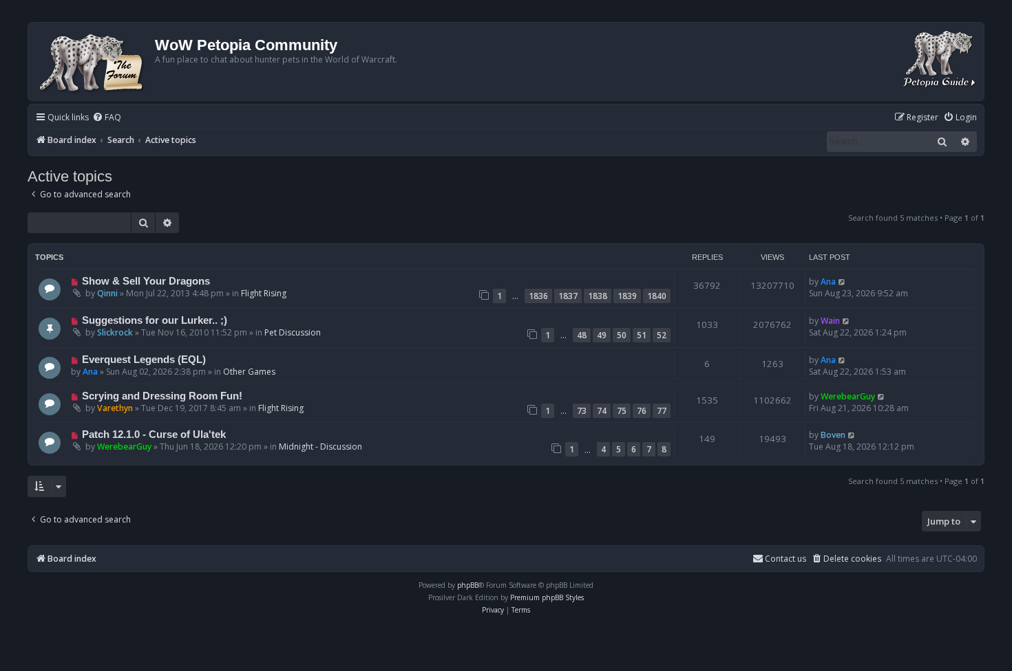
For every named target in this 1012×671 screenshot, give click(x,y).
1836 (538, 296)
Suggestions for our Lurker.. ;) (154, 320)
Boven (833, 435)
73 (582, 411)
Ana (828, 281)
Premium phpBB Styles (547, 597)
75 (621, 411)
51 (641, 335)
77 (661, 411)
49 (602, 335)
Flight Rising (263, 293)
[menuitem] (106, 118)
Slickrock (115, 332)
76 (641, 411)
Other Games (249, 371)
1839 (627, 296)
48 (582, 335)
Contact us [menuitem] (785, 558)
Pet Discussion (292, 332)
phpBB (467, 585)
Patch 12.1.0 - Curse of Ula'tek (154, 434)
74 (602, 411)
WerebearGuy (848, 396)
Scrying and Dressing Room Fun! (162, 396)
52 (661, 335)
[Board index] (93, 61)
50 (621, 335)
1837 (568, 296)
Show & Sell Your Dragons (146, 281)
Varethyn (115, 408)
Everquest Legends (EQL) (144, 359)
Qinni (107, 293)
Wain (830, 321)
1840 (656, 296)
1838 (597, 296)
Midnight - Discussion (320, 446)
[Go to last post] (842, 281)
